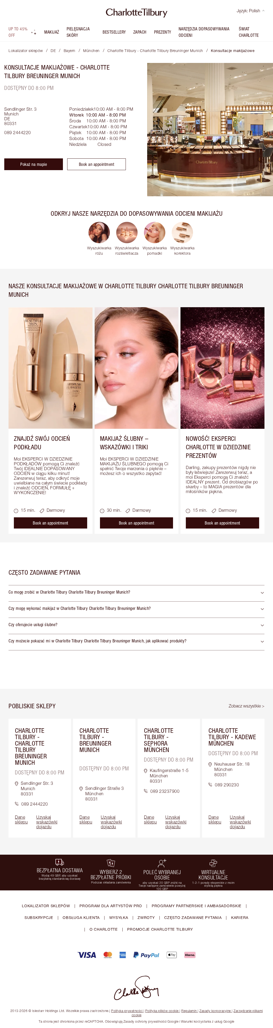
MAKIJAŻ (51, 32)
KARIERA (239, 917)
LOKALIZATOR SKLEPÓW (46, 905)
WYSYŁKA (118, 917)
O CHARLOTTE (104, 929)
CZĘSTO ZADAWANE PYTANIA (193, 917)
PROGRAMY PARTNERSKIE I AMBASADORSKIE (197, 905)
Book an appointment (96, 164)
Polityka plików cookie (162, 1011)
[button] (136, 593)
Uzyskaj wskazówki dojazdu (47, 822)
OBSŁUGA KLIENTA (81, 917)
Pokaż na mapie (33, 164)
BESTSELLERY (114, 32)
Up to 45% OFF (18, 32)
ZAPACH (140, 32)
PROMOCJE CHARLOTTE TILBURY (160, 929)
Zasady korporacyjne (215, 1011)
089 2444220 (17, 132)
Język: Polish (248, 11)
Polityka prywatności (126, 1011)
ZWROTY (146, 917)
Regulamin (189, 1011)
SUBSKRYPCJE (39, 917)
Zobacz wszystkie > (246, 705)
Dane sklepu (21, 819)
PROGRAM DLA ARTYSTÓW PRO (110, 905)
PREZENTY (162, 32)
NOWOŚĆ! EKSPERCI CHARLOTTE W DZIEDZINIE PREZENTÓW (218, 447)
